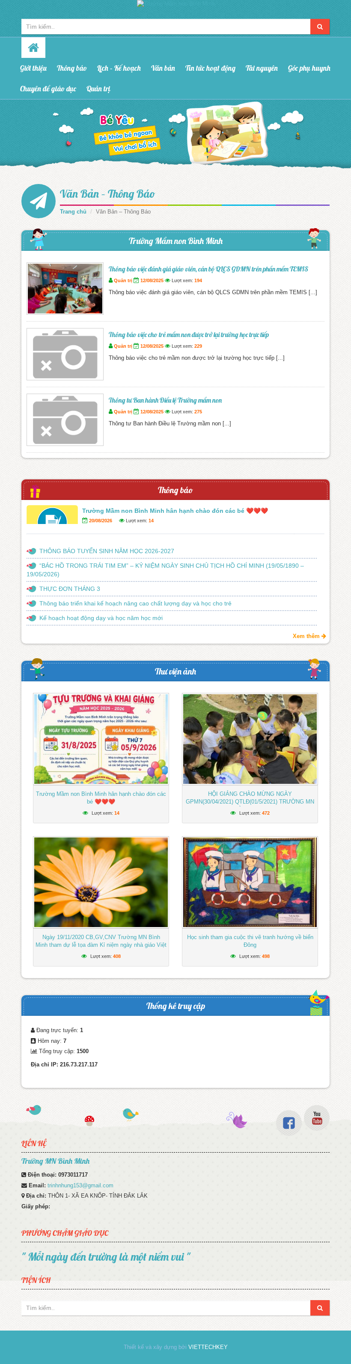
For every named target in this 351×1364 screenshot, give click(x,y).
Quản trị (98, 88)
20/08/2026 (100, 520)
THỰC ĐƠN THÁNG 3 (69, 588)
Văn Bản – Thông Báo (107, 194)
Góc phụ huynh (309, 67)
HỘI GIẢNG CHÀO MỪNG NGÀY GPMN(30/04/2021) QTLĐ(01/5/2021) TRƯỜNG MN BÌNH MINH (250, 802)
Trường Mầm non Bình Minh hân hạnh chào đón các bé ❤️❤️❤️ (175, 510)
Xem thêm (307, 636)
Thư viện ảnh (175, 671)
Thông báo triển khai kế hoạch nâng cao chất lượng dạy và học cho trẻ (135, 603)
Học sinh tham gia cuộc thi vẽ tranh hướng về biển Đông (250, 941)
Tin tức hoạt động (210, 67)
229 (198, 346)
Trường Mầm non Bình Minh (176, 240)
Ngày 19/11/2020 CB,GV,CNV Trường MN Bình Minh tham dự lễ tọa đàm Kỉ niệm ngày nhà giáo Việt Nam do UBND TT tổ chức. (101, 945)
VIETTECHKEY (208, 1347)
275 (198, 411)
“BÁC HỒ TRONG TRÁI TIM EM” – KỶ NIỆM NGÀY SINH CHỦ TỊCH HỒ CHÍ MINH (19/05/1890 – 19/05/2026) (165, 570)
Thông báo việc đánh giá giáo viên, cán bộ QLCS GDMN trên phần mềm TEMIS (208, 269)
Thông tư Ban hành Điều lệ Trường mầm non (165, 400)
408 (117, 956)
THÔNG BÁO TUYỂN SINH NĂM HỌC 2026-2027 (106, 551)
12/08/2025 (152, 280)
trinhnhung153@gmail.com (80, 1185)
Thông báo (72, 67)
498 (266, 956)
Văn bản (163, 67)
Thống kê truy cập (175, 1005)
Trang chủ (73, 211)
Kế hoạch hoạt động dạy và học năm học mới (101, 617)
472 (266, 813)
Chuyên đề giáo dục (48, 88)
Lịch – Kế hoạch (119, 67)
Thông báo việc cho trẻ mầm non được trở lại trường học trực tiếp (189, 334)
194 (198, 280)
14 (151, 520)
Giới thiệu (33, 67)
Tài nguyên (262, 67)
